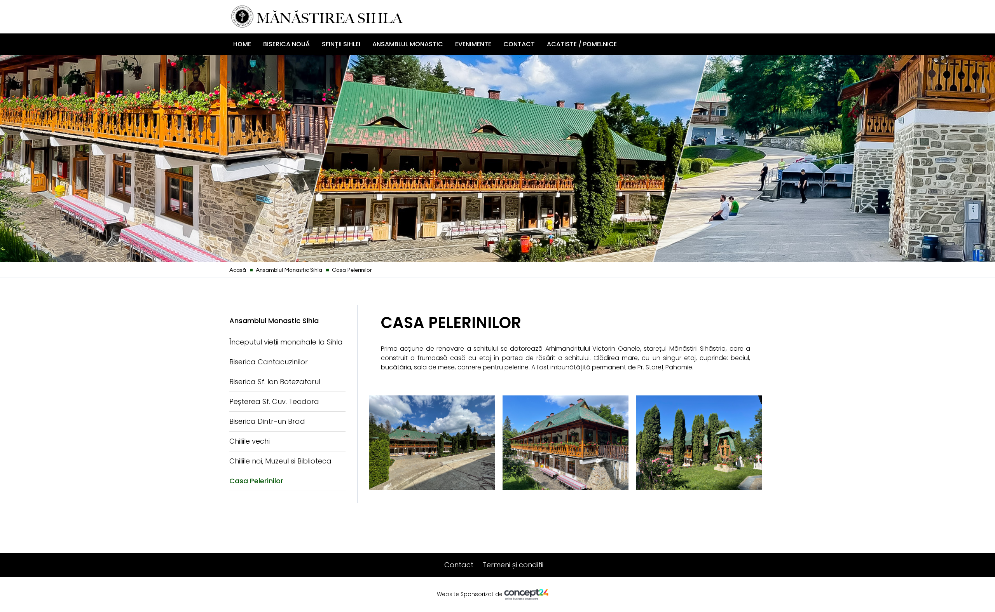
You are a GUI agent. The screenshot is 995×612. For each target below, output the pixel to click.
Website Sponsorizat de (470, 594)
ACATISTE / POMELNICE (582, 44)
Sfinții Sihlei (341, 44)
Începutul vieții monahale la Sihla (286, 342)
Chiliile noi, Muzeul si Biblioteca (280, 461)
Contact (519, 44)
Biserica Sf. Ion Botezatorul (274, 381)
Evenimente (473, 44)
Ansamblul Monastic (407, 44)
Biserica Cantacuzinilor (268, 362)
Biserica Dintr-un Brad (267, 421)
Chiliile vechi (249, 441)
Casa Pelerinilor (256, 481)
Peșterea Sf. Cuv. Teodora (274, 401)
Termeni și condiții (513, 565)
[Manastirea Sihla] (316, 16)
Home (242, 44)
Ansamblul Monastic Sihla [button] (274, 321)
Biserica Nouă (286, 44)
